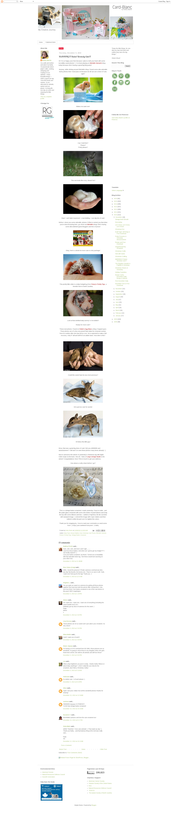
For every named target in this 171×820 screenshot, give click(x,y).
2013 (115, 206)
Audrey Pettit (68, 546)
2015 (115, 201)
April (117, 307)
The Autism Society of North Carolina (100, 793)
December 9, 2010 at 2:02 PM (72, 615)
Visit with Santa (120, 254)
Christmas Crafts (120, 251)
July (117, 299)
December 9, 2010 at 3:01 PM (72, 655)
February (119, 313)
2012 (115, 209)
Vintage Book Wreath (121, 219)
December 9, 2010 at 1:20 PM (72, 594)
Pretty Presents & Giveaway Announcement (120, 238)
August (118, 297)
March (118, 310)
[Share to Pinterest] (104, 531)
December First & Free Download (122, 284)
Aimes (65, 600)
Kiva (90, 786)
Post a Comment (66, 745)
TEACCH (92, 790)
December (119, 217)
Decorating (118, 222)
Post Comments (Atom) (74, 752)
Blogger (93, 805)
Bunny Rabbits (75, 533)
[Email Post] (93, 530)
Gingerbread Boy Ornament (120, 247)
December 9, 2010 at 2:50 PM (72, 640)
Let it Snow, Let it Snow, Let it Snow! (122, 225)
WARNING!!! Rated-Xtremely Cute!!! (121, 260)
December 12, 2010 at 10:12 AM (73, 741)
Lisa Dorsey (67, 621)
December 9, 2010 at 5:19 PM (72, 670)
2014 (115, 204)
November (119, 288)
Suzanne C (67, 715)
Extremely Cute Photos (89, 533)
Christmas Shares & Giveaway (121, 268)
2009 (115, 319)
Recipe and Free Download (120, 243)
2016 (115, 198)
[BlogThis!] (99, 531)
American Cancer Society (96, 781)
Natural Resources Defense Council (53, 774)
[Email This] (97, 531)
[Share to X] (101, 531)
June (117, 302)
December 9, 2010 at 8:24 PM (72, 682)
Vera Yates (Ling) (69, 567)
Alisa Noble (67, 634)
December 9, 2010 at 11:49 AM (72, 561)
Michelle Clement (101, 533)
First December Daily (121, 281)
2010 (115, 215)
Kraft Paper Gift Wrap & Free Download (122, 232)
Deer (81, 533)
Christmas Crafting (121, 256)
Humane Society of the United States (100, 783)
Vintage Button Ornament (79, 535)
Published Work (51, 42)
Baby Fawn (67, 533)
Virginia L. (66, 582)
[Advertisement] (120, 153)
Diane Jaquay (68, 646)
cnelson (66, 701)
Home (41, 42)
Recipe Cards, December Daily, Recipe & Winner (121, 276)
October (118, 291)
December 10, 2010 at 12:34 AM (73, 695)
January (118, 315)
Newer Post (62, 749)
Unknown (66, 676)
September (119, 294)
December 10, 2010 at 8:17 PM (72, 720)
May (117, 305)
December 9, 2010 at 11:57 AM (72, 576)
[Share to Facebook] (102, 531)
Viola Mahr (66, 726)
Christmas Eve (119, 229)
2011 (115, 212)
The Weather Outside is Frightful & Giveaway (122, 264)
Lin (64, 661)
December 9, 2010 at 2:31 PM (72, 628)
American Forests (47, 772)
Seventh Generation (48, 777)
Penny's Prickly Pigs (65, 535)
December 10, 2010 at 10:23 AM (73, 708)
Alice (65, 688)
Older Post (103, 749)
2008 (115, 322)
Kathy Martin (46, 60)
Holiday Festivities (121, 272)
